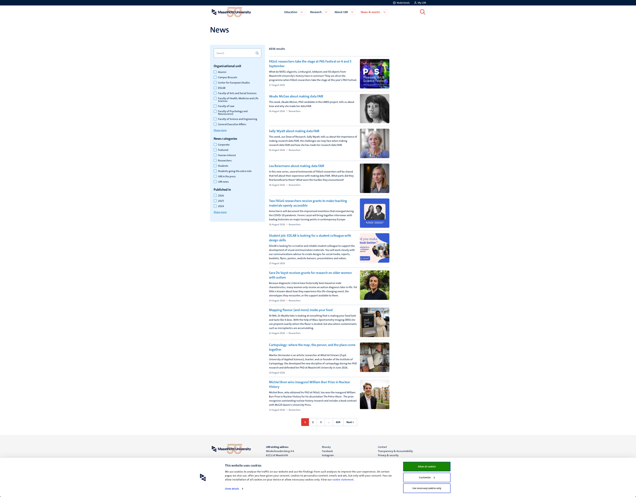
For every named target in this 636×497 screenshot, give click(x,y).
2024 (221, 206)
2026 (221, 195)
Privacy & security (388, 455)
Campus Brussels (227, 77)
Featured (223, 150)
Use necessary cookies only (426, 488)
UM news (223, 181)
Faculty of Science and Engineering (237, 119)
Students (223, 166)
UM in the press (227, 176)
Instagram (328, 455)
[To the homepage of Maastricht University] (231, 12)
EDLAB (221, 88)
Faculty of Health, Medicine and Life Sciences (238, 99)
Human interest (227, 155)
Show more (220, 130)
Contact (382, 447)
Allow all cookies (427, 466)
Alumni (222, 72)
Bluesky (326, 447)
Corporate (224, 144)
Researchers (225, 160)
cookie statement (343, 479)
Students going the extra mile (235, 171)
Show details (232, 488)
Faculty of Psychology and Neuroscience (233, 112)
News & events (370, 12)
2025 (221, 201)
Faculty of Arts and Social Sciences (237, 93)
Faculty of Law (226, 106)
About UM (341, 12)
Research (316, 12)
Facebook (327, 451)
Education (290, 12)
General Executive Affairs (232, 124)
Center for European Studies (234, 82)
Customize (425, 477)
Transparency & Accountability (395, 451)
